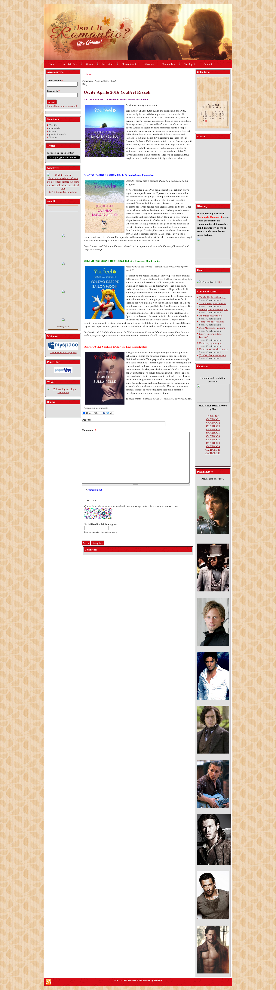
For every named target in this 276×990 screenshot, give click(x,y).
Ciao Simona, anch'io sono (212, 303)
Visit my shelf (63, 326)
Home (88, 74)
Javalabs (158, 980)
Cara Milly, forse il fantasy (212, 297)
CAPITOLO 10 (212, 449)
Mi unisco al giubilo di (210, 315)
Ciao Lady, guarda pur (210, 343)
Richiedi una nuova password (62, 106)
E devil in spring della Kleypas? (210, 335)
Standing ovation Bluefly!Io (213, 309)
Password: (53, 91)
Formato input (94, 489)
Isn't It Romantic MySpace (63, 352)
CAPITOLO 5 (213, 432)
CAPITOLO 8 (213, 443)
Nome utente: (55, 80)
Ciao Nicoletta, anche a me (212, 355)
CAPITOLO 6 (213, 436)
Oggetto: (86, 419)
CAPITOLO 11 (212, 453)
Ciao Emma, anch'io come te (213, 349)
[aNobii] (63, 208)
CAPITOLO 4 (213, 429)
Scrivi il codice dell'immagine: (101, 524)
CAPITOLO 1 (213, 419)
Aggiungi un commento (96, 407)
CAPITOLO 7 (213, 439)
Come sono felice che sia (211, 321)
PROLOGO (213, 416)
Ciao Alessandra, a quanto (212, 327)
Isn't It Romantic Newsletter (63, 191)
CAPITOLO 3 (213, 426)
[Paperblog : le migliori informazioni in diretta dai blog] (63, 372)
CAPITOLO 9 (213, 446)
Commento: (89, 430)
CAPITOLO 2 (213, 422)
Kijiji (219, 282)
